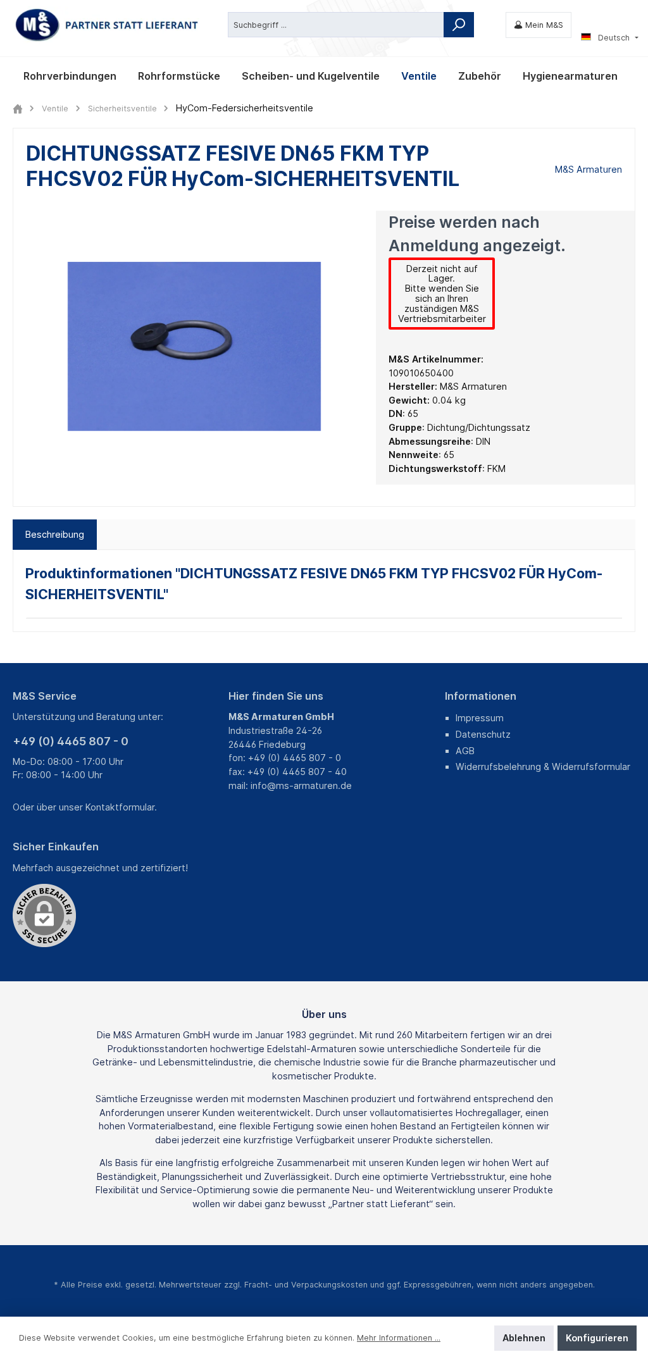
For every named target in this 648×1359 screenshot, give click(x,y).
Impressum (480, 717)
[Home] (18, 108)
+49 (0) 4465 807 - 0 (70, 741)
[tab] (55, 534)
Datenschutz (483, 734)
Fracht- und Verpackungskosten (306, 1284)
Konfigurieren (597, 1337)
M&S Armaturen (588, 169)
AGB (465, 750)
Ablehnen (523, 1337)
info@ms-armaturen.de (301, 785)
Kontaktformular (119, 807)
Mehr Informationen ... (398, 1338)
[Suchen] (459, 24)
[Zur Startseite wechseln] (107, 25)
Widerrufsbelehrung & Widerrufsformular (543, 766)
